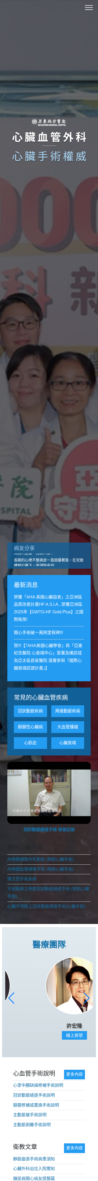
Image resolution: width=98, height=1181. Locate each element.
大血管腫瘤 (67, 727)
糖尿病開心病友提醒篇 (34, 1178)
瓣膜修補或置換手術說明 (36, 1105)
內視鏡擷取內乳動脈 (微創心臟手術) (40, 859)
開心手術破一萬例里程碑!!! (38, 632)
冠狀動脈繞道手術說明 (34, 1095)
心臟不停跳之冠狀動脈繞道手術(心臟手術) (46, 906)
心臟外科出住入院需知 (34, 1168)
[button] (11, 998)
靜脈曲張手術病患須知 (34, 1159)
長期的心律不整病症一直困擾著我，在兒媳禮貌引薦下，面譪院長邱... (48, 560)
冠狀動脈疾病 (30, 711)
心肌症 (30, 743)
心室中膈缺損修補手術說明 (38, 1085)
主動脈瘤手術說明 (30, 1115)
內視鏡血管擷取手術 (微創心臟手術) (40, 869)
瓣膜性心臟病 (30, 727)
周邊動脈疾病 (67, 711)
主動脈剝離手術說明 (32, 1124)
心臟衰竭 (67, 743)
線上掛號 (49, 1035)
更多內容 (74, 1074)
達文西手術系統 (22, 879)
